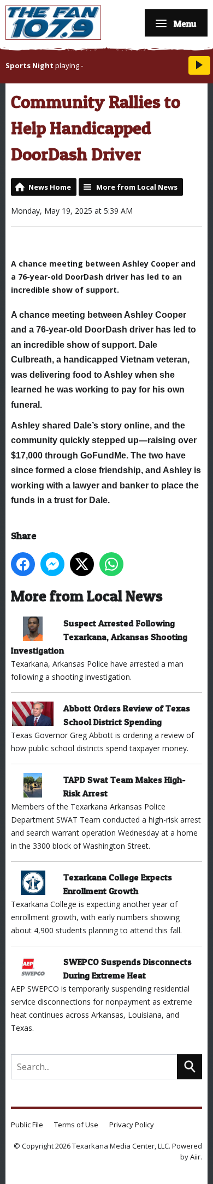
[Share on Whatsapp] (111, 564)
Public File (27, 1124)
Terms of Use (76, 1124)
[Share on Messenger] (52, 564)
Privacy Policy (131, 1124)
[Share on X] (82, 564)
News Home (49, 187)
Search (189, 1066)
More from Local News (136, 187)
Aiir (195, 1157)
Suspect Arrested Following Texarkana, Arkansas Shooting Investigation (99, 637)
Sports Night (29, 65)
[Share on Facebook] (23, 564)
